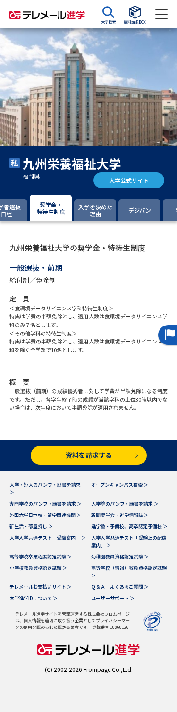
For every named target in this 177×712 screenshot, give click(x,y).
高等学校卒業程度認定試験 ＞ (40, 556)
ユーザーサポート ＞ (113, 597)
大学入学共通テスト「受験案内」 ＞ (47, 537)
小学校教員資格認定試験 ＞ (38, 567)
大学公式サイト (129, 180)
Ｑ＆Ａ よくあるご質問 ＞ (120, 586)
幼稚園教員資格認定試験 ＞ (120, 556)
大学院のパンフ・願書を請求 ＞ (125, 503)
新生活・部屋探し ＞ (31, 526)
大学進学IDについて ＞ (33, 597)
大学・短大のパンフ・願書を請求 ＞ (45, 488)
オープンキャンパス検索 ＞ (119, 484)
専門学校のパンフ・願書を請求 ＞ (45, 503)
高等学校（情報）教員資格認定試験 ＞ (129, 571)
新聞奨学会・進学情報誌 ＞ (120, 514)
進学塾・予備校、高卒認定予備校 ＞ (129, 526)
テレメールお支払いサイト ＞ (40, 586)
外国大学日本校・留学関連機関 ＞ (45, 514)
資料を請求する (89, 455)
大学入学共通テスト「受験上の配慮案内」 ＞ (129, 541)
